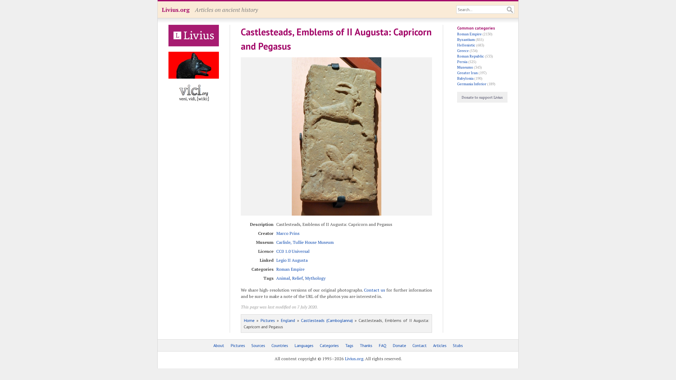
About (218, 345)
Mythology (315, 278)
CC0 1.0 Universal (292, 251)
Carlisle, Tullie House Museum (305, 242)
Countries (279, 345)
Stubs (458, 345)
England (288, 320)
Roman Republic (470, 56)
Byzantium (466, 39)
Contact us (374, 290)
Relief (297, 278)
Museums (465, 67)
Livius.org (176, 9)
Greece (463, 50)
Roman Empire (290, 269)
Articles (440, 345)
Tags (349, 345)
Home (249, 320)
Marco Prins (287, 233)
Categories (329, 345)
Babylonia (465, 78)
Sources (258, 345)
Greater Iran (467, 72)
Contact (419, 345)
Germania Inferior (471, 83)
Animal (283, 278)
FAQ (382, 345)
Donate (399, 345)
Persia (462, 61)
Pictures (267, 320)
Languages (303, 345)
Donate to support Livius (482, 97)
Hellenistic (466, 45)
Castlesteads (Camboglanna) (327, 320)
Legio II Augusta (292, 260)
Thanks (366, 345)
